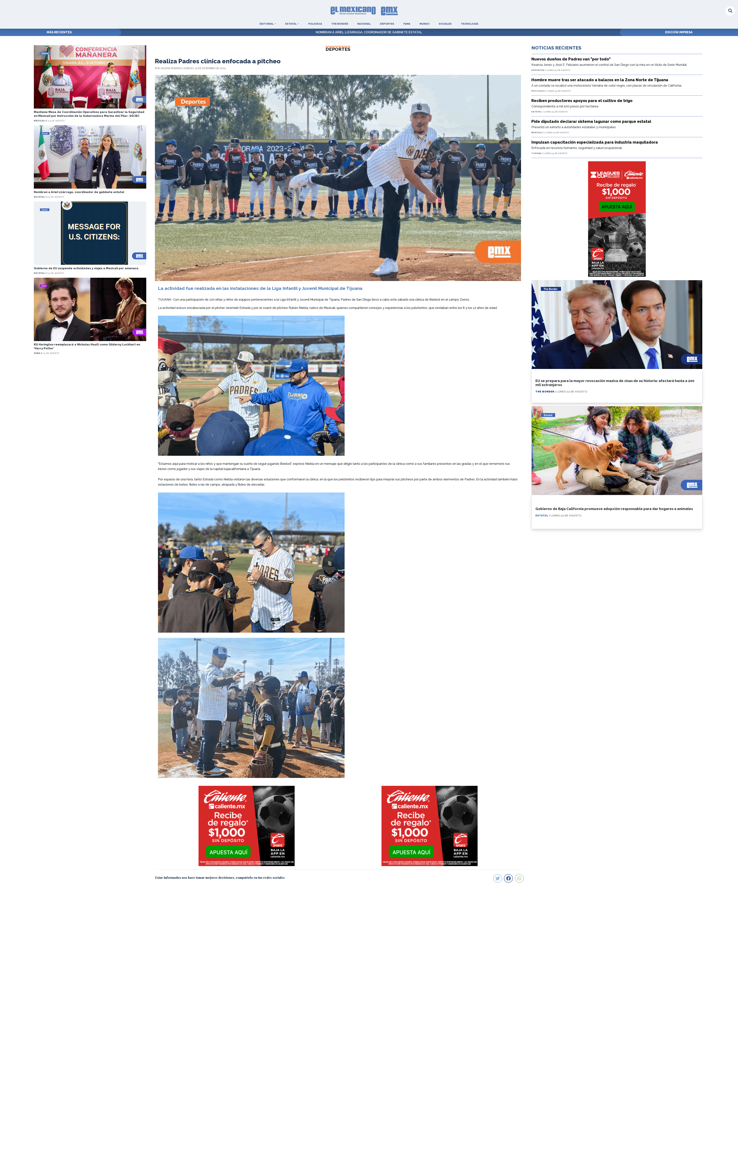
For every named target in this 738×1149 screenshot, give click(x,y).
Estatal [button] (291, 23)
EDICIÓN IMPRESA (679, 32)
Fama (406, 23)
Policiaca (315, 23)
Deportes (387, 23)
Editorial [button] (267, 23)
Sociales (445, 23)
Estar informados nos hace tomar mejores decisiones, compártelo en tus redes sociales (220, 877)
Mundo (425, 23)
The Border (339, 23)
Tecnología (469, 23)
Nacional (364, 23)
